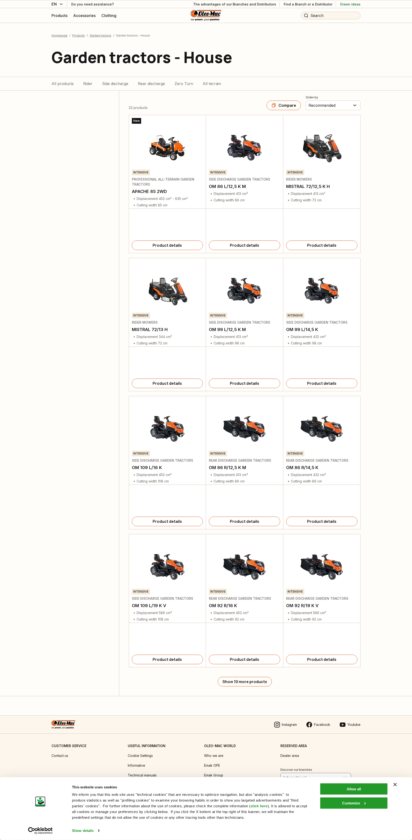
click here (259, 806)
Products (78, 35)
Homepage (59, 35)
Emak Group (213, 775)
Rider (88, 83)
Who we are (213, 756)
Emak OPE (212, 765)
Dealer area (289, 756)
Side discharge (115, 83)
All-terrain (212, 83)
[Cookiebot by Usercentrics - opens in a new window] (40, 830)
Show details (83, 831)
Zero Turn (184, 83)
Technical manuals (142, 775)
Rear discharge (151, 83)
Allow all (354, 789)
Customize (351, 803)
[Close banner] (395, 784)
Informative (136, 765)
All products (63, 83)
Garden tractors (100, 35)
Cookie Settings (140, 756)
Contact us (60, 756)
